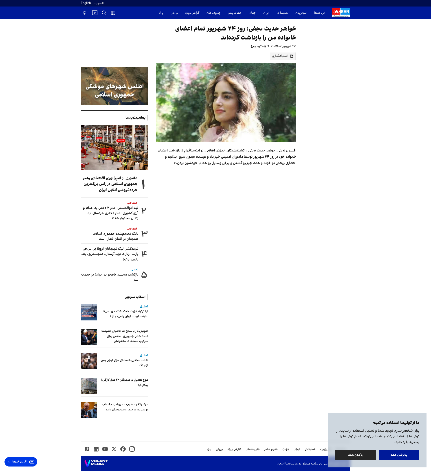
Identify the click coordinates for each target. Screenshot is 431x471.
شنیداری (282, 13)
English (86, 3)
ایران (266, 13)
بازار (161, 13)
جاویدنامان (214, 13)
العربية (99, 3)
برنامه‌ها (319, 13)
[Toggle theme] (84, 12)
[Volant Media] (96, 463)
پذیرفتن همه (399, 455)
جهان (252, 13)
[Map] (113, 13)
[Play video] (94, 12)
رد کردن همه (355, 455)
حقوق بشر (235, 13)
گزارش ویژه (192, 13)
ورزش (174, 13)
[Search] (104, 13)
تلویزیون (301, 13)
